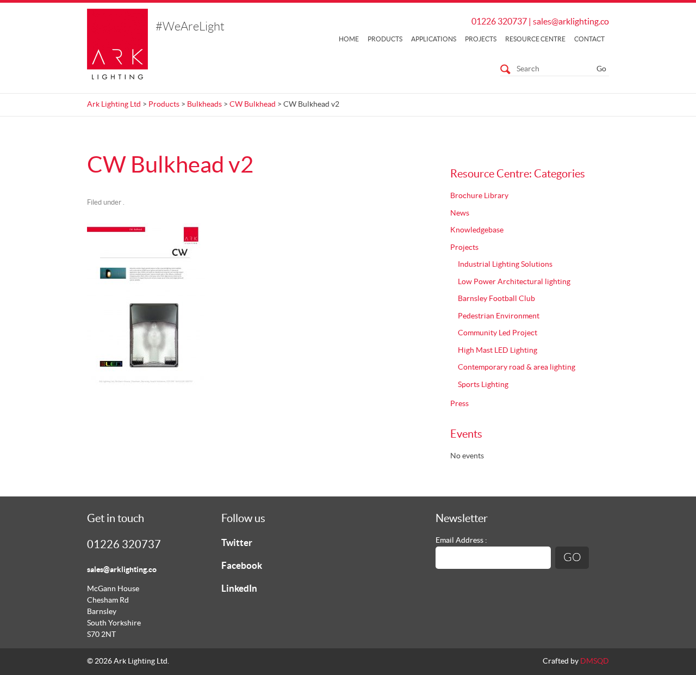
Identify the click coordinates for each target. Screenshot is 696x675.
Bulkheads (204, 104)
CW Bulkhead (252, 104)
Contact (589, 39)
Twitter (236, 543)
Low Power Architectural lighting (514, 282)
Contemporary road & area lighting (516, 367)
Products (385, 39)
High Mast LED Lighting (497, 350)
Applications (433, 39)
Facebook (241, 565)
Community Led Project (497, 333)
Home (349, 39)
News (459, 213)
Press (459, 404)
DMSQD (594, 661)
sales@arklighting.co (571, 21)
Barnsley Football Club (496, 299)
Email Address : (461, 540)
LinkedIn (239, 588)
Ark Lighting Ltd (114, 104)
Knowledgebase (477, 230)
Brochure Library (479, 196)
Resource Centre (535, 39)
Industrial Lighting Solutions (505, 264)
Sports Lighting (483, 385)
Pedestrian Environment (498, 316)
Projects (480, 39)
